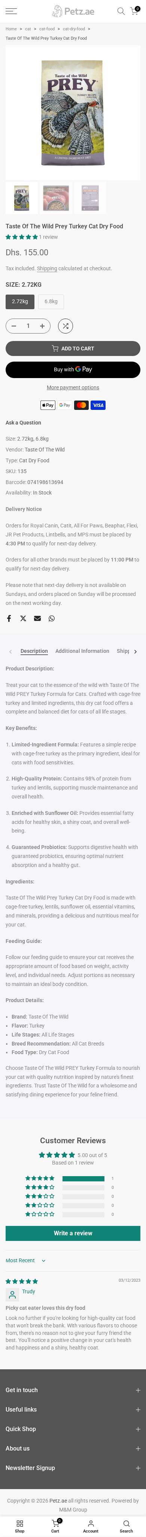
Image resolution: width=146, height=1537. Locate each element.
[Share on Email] (37, 618)
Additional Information (82, 651)
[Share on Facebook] (9, 618)
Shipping (47, 268)
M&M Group (73, 1510)
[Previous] (11, 651)
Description (34, 651)
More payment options (73, 387)
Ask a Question (23, 423)
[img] (22, 1281)
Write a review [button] (73, 1233)
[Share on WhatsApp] (51, 618)
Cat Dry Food (34, 460)
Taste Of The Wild (45, 450)
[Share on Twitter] (23, 618)
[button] (22, 237)
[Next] (135, 651)
